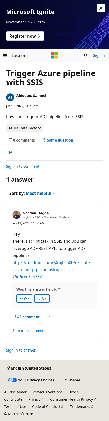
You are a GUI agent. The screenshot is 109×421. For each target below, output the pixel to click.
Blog (72, 392)
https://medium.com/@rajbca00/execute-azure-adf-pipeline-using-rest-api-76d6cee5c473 (51, 269)
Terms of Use (15, 406)
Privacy (34, 399)
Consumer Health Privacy (71, 399)
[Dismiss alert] (101, 8)
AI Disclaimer (15, 392)
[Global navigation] (5, 55)
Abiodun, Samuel (31, 95)
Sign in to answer (21, 350)
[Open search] (86, 55)
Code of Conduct (46, 406)
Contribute (13, 399)
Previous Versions (48, 392)
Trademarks (80, 406)
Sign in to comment (22, 166)
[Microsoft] (54, 55)
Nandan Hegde (36, 212)
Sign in (99, 55)
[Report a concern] (10, 152)
